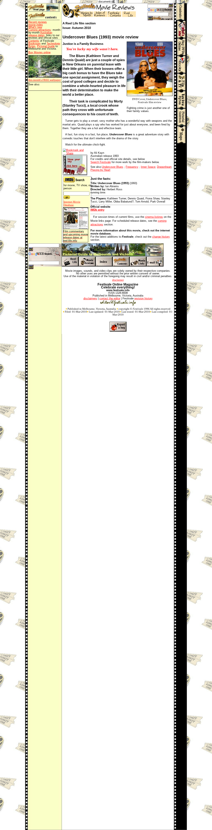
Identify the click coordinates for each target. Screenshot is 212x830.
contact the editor (109, 298)
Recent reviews (37, 22)
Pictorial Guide (46, 46)
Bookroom (34, 43)
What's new (35, 27)
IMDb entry (97, 209)
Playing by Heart (100, 169)
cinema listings (154, 216)
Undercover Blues (112, 166)
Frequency (132, 166)
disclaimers (90, 298)
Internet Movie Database (72, 203)
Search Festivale (100, 162)
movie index (35, 24)
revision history (143, 298)
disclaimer (118, 279)
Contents (33, 40)
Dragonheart (164, 166)
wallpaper (44, 79)
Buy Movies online (39, 52)
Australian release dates (40, 34)
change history (161, 236)
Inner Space (148, 166)
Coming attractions (39, 29)
